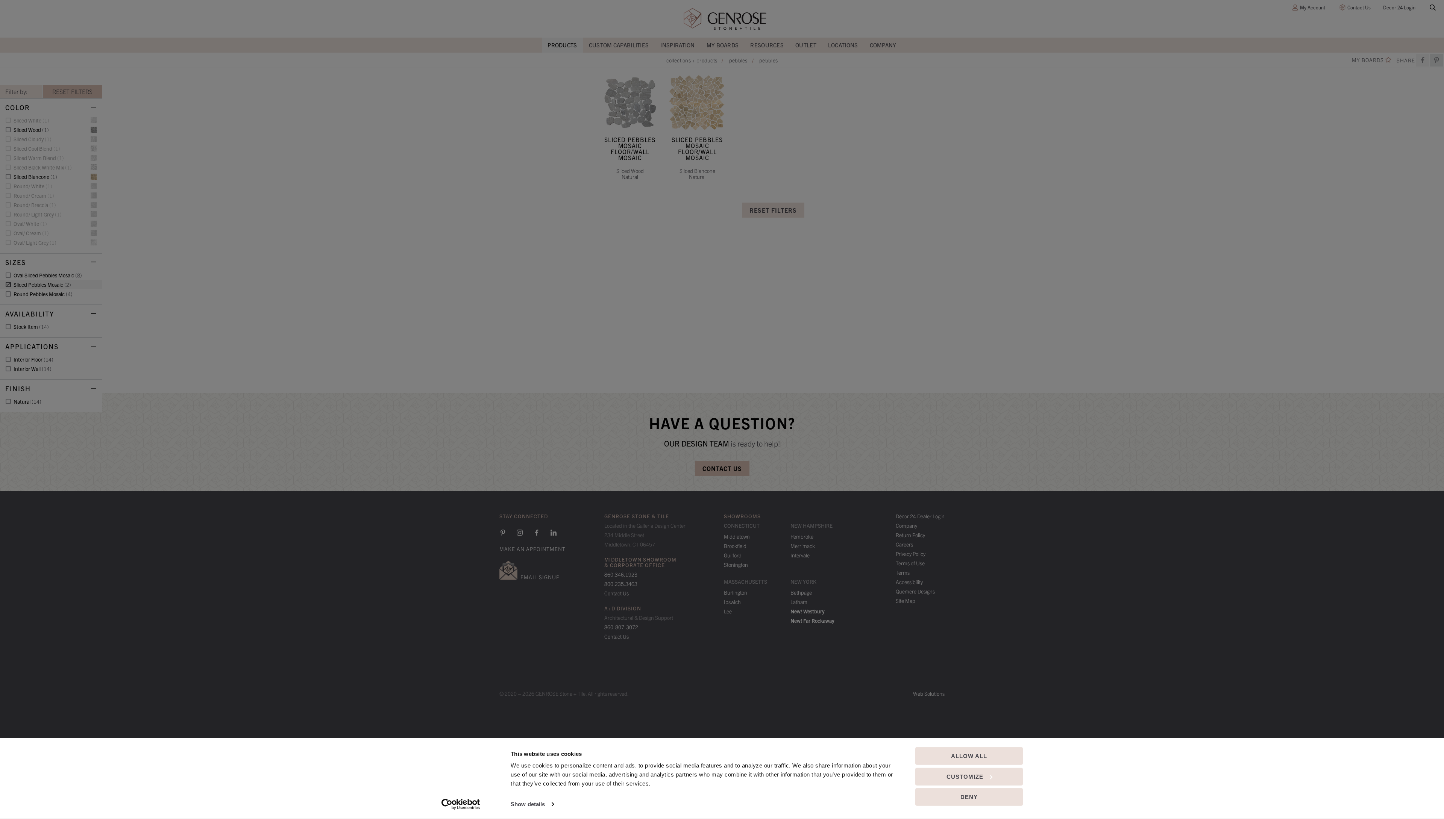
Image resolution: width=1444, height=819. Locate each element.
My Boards (723, 44)
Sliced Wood (31, 129)
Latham (798, 601)
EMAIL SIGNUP (540, 577)
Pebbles (738, 60)
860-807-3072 (621, 627)
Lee (728, 611)
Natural (27, 401)
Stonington (736, 564)
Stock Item (31, 326)
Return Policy (910, 534)
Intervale (800, 555)
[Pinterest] (502, 533)
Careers (904, 544)
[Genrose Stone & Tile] (725, 19)
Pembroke (801, 536)
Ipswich (732, 601)
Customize (964, 776)
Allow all (969, 756)
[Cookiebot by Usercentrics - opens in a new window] (461, 804)
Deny (969, 797)
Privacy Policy (910, 553)
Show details (528, 804)
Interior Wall (33, 368)
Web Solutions (929, 693)
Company (883, 44)
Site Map (905, 600)
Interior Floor (33, 359)
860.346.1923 (620, 574)
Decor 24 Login (1399, 7)
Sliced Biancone (35, 176)
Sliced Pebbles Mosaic (42, 284)
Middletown (737, 536)
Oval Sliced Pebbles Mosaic (48, 275)
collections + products (691, 60)
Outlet (805, 44)
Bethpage (801, 592)
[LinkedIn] (553, 533)
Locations (843, 44)
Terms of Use (910, 563)
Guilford (733, 555)
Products (562, 44)
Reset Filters (773, 210)
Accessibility (909, 581)
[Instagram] (519, 533)
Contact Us (1359, 7)
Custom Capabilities (619, 44)
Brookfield (735, 545)
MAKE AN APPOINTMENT (532, 548)
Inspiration (677, 44)
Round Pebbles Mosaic (43, 294)
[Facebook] (1422, 60)
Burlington (735, 592)
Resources (767, 44)
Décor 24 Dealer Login (920, 516)
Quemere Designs (915, 591)
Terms (903, 572)
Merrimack (802, 545)
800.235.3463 (620, 583)
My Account (1312, 7)
